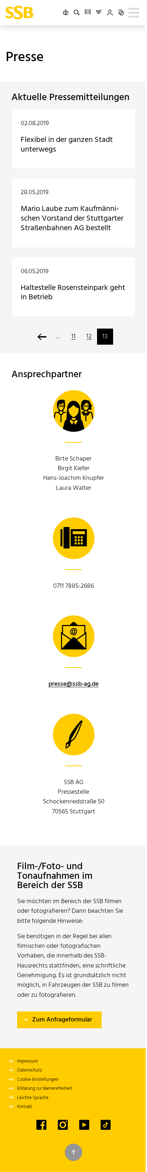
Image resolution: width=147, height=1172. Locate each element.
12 (89, 336)
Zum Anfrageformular (62, 1020)
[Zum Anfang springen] (73, 1152)
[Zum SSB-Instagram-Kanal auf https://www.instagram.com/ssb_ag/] (63, 1125)
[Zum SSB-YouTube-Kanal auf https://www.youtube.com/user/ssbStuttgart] (84, 1125)
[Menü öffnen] (133, 12)
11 (73, 336)
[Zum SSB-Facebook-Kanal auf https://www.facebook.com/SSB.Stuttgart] (41, 1125)
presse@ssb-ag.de (73, 684)
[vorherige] (42, 337)
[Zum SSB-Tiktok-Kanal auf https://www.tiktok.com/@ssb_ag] (106, 1125)
